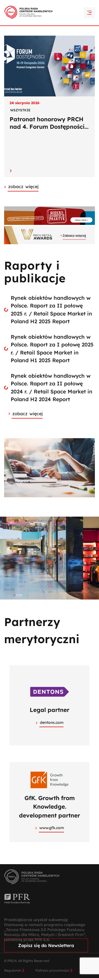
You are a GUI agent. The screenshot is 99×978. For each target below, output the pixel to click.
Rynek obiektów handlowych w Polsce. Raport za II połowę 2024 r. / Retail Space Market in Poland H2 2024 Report (51, 387)
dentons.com (52, 722)
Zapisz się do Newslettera (46, 945)
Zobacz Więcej (23, 186)
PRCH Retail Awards (50, 4)
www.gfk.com (51, 827)
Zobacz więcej (27, 413)
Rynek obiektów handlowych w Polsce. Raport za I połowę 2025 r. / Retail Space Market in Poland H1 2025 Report (52, 348)
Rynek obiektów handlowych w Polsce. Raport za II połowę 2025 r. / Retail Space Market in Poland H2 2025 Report (51, 310)
